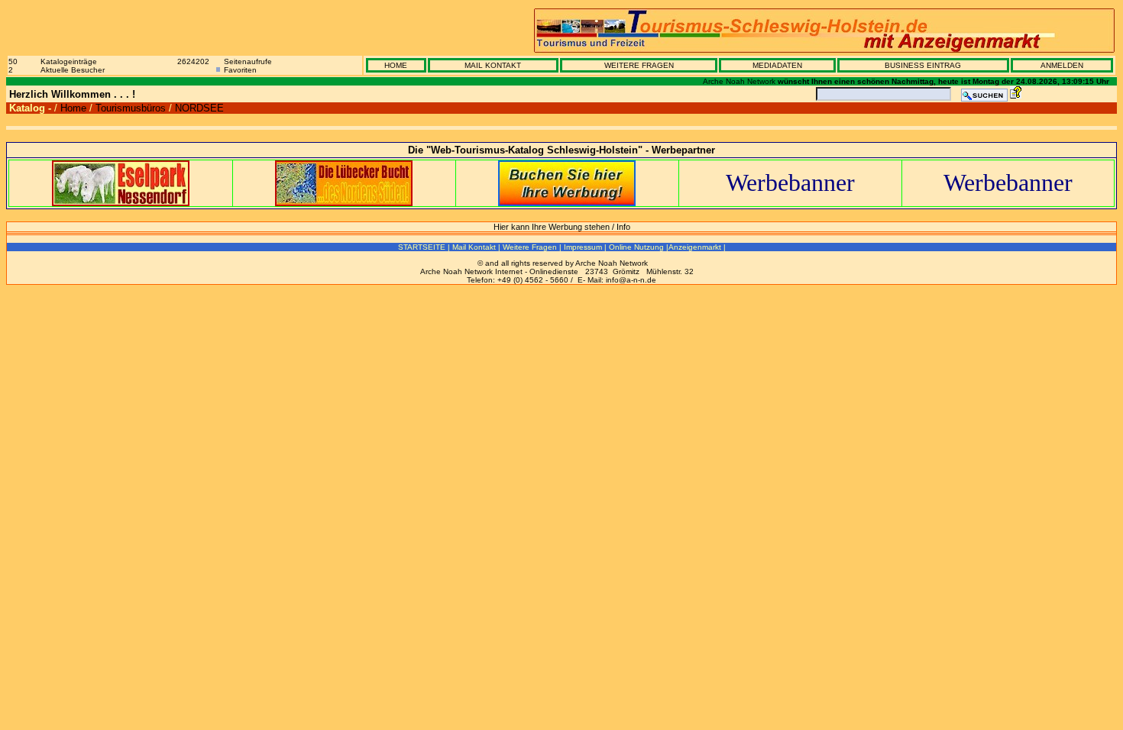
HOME (395, 65)
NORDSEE (199, 108)
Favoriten (240, 70)
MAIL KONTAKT (492, 65)
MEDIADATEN (777, 65)
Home (73, 108)
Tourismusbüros (130, 108)
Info (623, 226)
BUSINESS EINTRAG (923, 65)
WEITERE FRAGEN (639, 65)
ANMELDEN (1061, 65)
